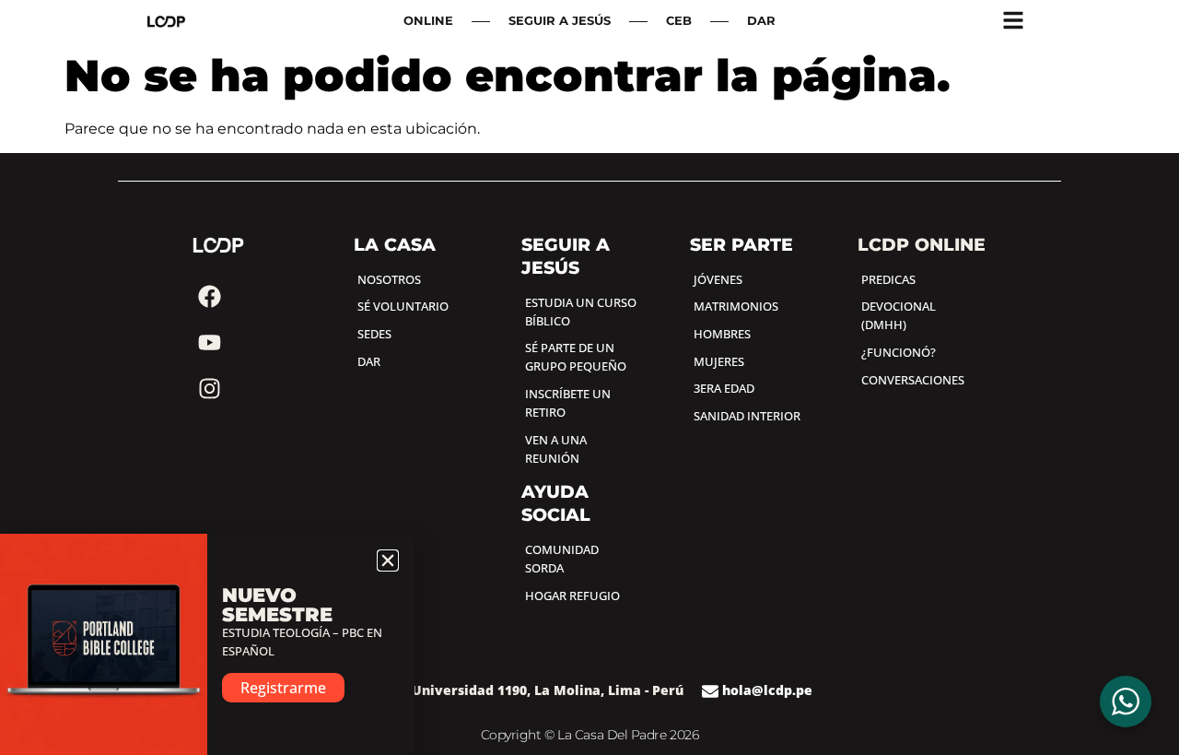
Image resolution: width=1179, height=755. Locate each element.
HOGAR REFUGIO (572, 595)
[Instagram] (209, 389)
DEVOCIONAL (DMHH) (898, 315)
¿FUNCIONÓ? (898, 352)
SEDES (374, 333)
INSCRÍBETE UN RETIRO (568, 402)
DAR (761, 21)
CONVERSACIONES (912, 380)
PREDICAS (888, 279)
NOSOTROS (389, 279)
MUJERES (719, 361)
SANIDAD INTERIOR (747, 415)
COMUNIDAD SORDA (562, 558)
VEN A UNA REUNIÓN (556, 448)
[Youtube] (209, 343)
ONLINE (428, 21)
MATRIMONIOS (736, 306)
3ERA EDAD (724, 388)
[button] (387, 560)
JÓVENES (718, 279)
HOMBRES (722, 333)
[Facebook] (209, 297)
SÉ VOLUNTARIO (403, 306)
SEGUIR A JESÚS (559, 21)
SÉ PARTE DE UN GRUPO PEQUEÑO (575, 356)
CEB (679, 21)
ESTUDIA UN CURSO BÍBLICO (580, 311)
